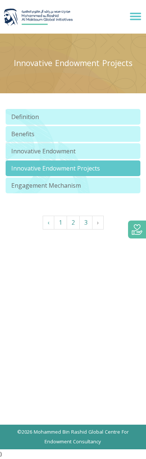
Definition (25, 117)
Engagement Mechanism (46, 185)
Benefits (22, 134)
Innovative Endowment (43, 151)
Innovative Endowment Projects (55, 168)
